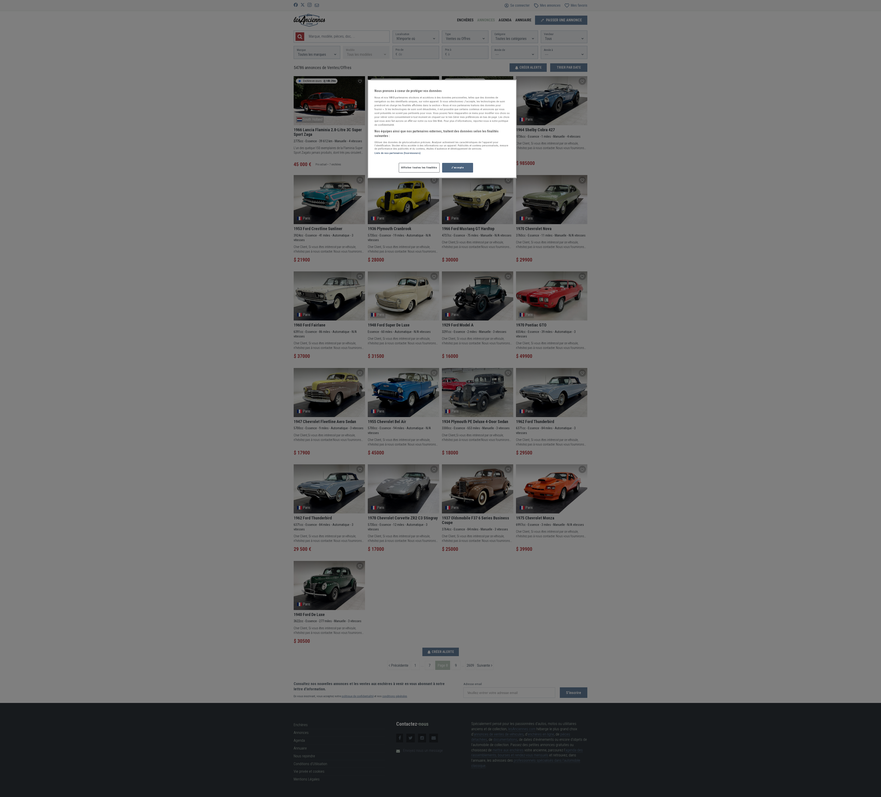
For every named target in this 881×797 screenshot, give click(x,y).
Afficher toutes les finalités (419, 167)
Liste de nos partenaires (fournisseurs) (397, 153)
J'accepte (457, 167)
